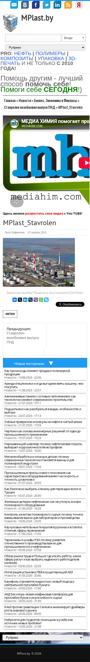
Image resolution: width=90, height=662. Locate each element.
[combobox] (74, 38)
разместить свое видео (44, 213)
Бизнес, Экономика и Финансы (55, 100)
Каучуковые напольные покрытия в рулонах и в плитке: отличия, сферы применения (43, 529)
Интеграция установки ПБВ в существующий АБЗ (38, 572)
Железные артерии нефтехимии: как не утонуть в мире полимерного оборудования (42, 503)
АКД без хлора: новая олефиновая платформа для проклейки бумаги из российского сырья (38, 596)
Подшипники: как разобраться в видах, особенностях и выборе (42, 410)
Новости (25, 100)
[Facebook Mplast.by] (36, 5)
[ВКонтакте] (14, 300)
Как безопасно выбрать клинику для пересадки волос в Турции (42, 490)
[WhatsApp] (41, 300)
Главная (10, 100)
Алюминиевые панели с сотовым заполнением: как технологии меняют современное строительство (40, 398)
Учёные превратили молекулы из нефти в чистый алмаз (43, 422)
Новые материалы (29, 363)
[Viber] (36, 300)
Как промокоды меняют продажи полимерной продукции (37, 372)
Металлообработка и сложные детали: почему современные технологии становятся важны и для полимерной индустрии (39, 459)
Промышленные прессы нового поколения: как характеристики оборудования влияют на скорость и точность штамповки (41, 476)
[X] (20, 300)
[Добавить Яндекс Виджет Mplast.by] (79, 5)
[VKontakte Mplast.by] (25, 5)
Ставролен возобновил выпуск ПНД (29, 107)
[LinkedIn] (25, 300)
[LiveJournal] (30, 300)
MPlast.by (37, 18)
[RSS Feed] (68, 5)
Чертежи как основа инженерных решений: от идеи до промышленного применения (42, 433)
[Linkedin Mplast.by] (57, 5)
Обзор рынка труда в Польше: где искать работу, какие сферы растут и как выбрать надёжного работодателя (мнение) (42, 559)
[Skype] (46, 300)
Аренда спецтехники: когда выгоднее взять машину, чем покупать (43, 385)
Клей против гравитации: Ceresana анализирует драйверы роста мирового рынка (44, 608)
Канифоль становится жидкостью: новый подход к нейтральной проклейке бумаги (39, 583)
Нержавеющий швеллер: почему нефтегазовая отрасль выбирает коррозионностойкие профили (43, 445)
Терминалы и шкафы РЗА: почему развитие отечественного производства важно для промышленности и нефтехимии (34, 543)
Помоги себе (39, 89)
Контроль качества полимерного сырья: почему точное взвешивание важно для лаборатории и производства (43, 516)
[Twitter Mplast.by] (46, 5)
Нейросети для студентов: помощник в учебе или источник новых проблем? (38, 621)
